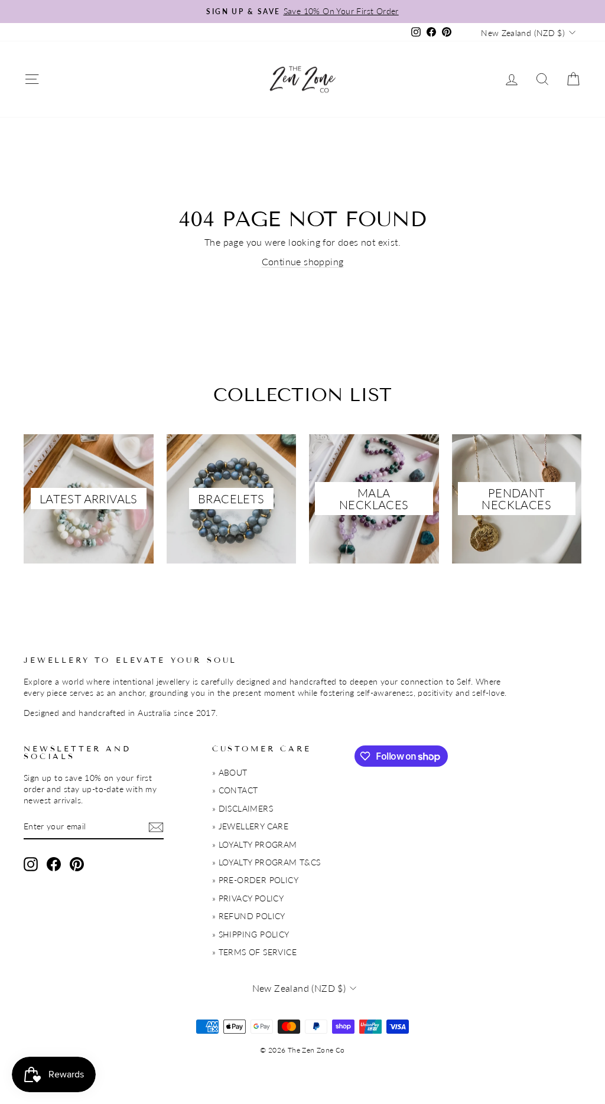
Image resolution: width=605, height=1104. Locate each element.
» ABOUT (230, 772)
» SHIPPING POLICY (251, 934)
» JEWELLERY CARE (250, 826)
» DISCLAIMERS (242, 808)
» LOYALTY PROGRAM (254, 844)
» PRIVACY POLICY (248, 898)
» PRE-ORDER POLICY (255, 880)
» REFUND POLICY (248, 916)
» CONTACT (235, 790)
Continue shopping (303, 261)
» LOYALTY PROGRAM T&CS (266, 862)
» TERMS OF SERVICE (254, 952)
